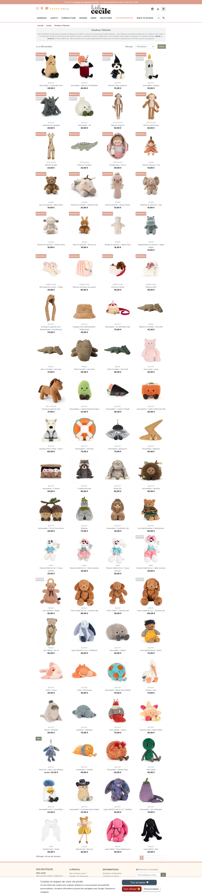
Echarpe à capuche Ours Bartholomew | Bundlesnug (51, 327)
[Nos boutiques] (42, 8)
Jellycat (157, 36)
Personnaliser (151, 889)
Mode (93, 18)
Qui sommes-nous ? (78, 873)
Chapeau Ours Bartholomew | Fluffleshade (84, 327)
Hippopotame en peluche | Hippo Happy (151, 244)
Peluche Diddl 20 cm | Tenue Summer (51, 568)
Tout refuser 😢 (131, 889)
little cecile (41, 873)
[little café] (46, 8)
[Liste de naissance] (152, 9)
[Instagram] (38, 8)
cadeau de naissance (83, 2)
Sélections (106, 18)
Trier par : (129, 46)
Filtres (161, 46)
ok (163, 875)
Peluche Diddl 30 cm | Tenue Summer (117, 568)
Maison (83, 18)
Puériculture (68, 18)
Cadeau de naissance (78, 876)
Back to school (145, 18)
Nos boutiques (44, 869)
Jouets (54, 18)
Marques (42, 18)
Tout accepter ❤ (139, 882)
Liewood (50, 38)
